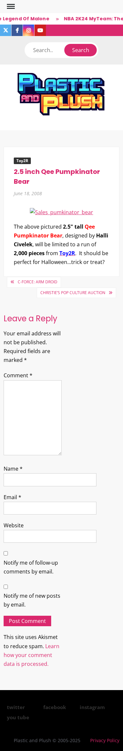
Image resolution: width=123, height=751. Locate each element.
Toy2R (22, 160)
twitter (16, 707)
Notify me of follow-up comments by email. (31, 567)
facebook (54, 707)
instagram (92, 707)
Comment (18, 375)
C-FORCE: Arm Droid (37, 282)
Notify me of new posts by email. (32, 600)
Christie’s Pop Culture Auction (72, 292)
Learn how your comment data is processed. (31, 655)
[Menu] (10, 6)
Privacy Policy (104, 740)
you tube (18, 717)
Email (12, 497)
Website (14, 525)
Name (13, 468)
